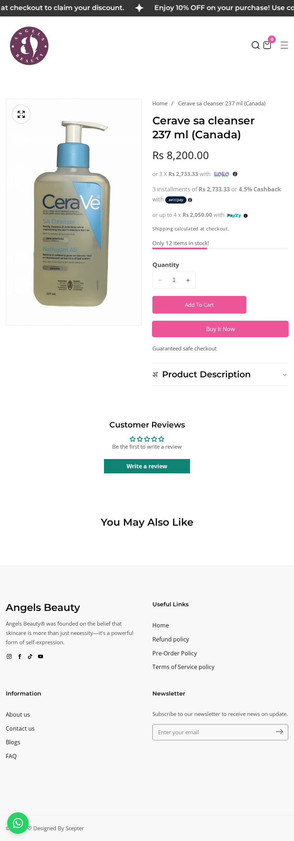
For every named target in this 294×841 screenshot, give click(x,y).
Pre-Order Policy (174, 653)
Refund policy (170, 639)
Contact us (20, 728)
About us (18, 714)
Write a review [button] (147, 466)
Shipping (162, 229)
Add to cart (199, 304)
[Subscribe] (279, 732)
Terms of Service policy (183, 667)
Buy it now (220, 329)
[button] (255, 45)
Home (159, 103)
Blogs (13, 742)
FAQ (11, 756)
